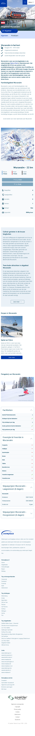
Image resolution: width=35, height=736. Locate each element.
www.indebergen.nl (6, 653)
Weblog (3, 571)
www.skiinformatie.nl (6, 657)
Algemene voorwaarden (17, 704)
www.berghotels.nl (6, 670)
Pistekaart (14, 36)
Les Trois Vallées (5, 627)
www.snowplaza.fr (5, 672)
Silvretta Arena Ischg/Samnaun (9, 625)
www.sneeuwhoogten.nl (7, 661)
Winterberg (4, 596)
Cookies (17, 712)
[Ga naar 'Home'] (3, 3)
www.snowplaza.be (6, 659)
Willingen (3, 611)
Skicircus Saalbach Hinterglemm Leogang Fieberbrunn (15, 638)
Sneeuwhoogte (5, 567)
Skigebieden (4, 564)
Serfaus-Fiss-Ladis (6, 632)
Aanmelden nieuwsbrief (7, 682)
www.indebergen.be (6, 668)
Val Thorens (4, 606)
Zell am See (4, 602)
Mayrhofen (4, 600)
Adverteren (18, 714)
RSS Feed (3, 689)
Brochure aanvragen (6, 687)
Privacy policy (17, 709)
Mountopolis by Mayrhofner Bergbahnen (12, 634)
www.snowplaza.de (6, 664)
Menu (30, 2)
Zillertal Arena (5, 645)
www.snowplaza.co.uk (6, 666)
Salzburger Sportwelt (6, 630)
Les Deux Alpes (5, 640)
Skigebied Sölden (5, 642)
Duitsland (3, 581)
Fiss (2, 615)
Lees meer (16, 302)
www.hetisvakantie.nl (6, 655)
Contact (17, 717)
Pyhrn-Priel (14, 63)
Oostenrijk (4, 579)
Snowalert (4, 680)
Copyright (17, 706)
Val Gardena (4, 636)
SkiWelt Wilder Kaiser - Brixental (9, 623)
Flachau (3, 604)
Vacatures (17, 719)
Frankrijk (3, 583)
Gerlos (3, 613)
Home (3, 562)
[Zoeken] (25, 2)
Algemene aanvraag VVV (7, 685)
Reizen (3, 569)
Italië (2, 585)
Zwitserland (4, 588)
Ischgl (2, 598)
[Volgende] (32, 390)
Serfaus (3, 609)
